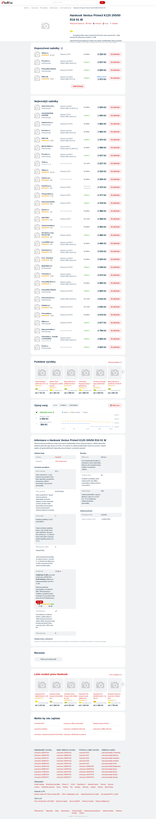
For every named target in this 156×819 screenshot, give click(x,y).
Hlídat (106, 23)
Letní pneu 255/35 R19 (86, 772)
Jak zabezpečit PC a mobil (109, 794)
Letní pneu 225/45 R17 (41, 758)
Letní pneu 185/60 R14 (64, 766)
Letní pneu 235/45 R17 (64, 777)
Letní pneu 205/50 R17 (41, 769)
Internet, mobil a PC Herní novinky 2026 (47, 794)
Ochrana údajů (77, 811)
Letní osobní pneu (65, 8)
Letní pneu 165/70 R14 (64, 772)
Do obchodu (115, 54)
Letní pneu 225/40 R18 (41, 766)
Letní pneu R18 (84, 761)
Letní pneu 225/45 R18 (86, 777)
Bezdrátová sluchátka (53, 784)
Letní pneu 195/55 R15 (64, 758)
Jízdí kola (85, 787)
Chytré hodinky (39, 784)
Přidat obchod (38, 811)
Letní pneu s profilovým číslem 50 (74, 729)
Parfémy (65, 787)
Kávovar (110, 784)
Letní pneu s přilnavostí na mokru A (75, 734)
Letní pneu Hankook (40, 729)
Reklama (119, 811)
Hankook (58, 457)
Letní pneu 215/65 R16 (64, 769)
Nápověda (49, 811)
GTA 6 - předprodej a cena (70, 794)
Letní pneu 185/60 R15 (64, 755)
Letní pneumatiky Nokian (109, 774)
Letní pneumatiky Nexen (109, 769)
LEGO (73, 784)
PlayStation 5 (81, 784)
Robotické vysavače (48, 787)
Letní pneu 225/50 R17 (41, 761)
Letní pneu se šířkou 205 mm (102, 729)
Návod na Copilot (61, 801)
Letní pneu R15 (84, 752)
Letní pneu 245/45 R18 (64, 761)
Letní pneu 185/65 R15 (41, 763)
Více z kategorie (114, 674)
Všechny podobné (114, 362)
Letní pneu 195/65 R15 (41, 755)
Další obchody (78, 86)
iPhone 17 (65, 784)
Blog (56, 811)
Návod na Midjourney (102, 801)
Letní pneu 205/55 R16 (41, 752)
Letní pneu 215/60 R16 (41, 774)
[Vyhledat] (102, 2)
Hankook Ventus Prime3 (101, 723)
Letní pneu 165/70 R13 (86, 774)
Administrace (65, 811)
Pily (71, 787)
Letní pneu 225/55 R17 (41, 777)
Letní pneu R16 (39, 723)
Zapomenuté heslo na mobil (90, 794)
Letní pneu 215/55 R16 (64, 752)
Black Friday (109, 787)
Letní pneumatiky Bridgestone (111, 766)
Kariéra (81, 813)
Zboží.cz (26, 8)
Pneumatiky (44, 8)
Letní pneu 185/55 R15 (64, 774)
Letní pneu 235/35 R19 (86, 769)
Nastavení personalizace (92, 811)
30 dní (55, 405)
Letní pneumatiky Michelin (110, 755)
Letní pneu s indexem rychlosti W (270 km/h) (48, 734)
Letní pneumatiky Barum (109, 772)
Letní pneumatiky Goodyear (110, 758)
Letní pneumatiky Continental (111, 752)
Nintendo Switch (93, 784)
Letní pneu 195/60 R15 (86, 766)
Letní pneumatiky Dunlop (110, 777)
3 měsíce (63, 405)
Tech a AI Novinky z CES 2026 (44, 801)
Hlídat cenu (116, 405)
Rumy (58, 787)
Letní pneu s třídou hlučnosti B (73, 723)
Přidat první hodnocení (77, 23)
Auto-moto (34, 8)
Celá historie (73, 405)
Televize (103, 784)
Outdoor (93, 787)
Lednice (36, 787)
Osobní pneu (54, 8)
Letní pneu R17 (84, 755)
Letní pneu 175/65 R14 (41, 772)
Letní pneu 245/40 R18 (64, 763)
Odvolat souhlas (108, 811)
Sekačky (77, 787)
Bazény (100, 787)
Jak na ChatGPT (74, 801)
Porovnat (98, 23)
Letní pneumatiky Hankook (110, 761)
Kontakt (74, 813)
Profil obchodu (46, 63)
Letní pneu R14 (84, 763)
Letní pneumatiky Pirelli (109, 763)
